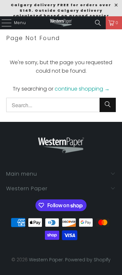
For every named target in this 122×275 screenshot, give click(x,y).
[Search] (98, 22)
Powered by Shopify (88, 259)
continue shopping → (82, 89)
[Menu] (3, 22)
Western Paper (46, 259)
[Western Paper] (61, 22)
